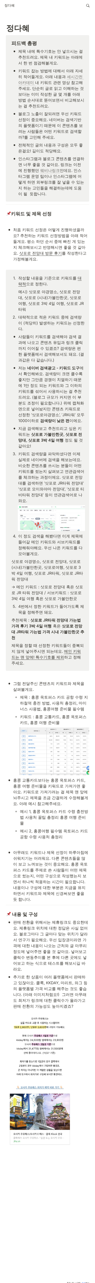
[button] (9, 6)
